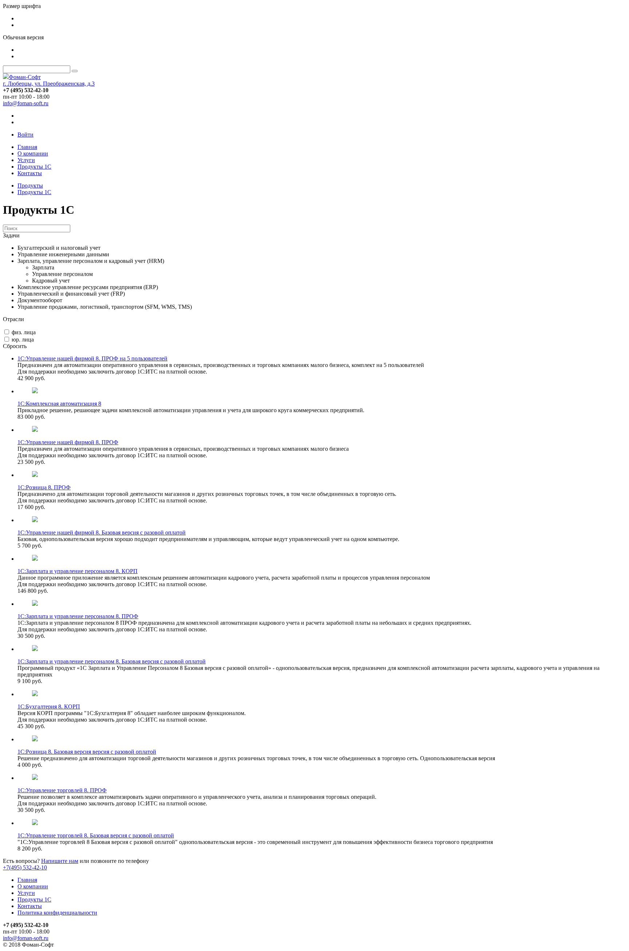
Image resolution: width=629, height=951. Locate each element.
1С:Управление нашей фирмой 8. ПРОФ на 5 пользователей (92, 358)
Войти (25, 134)
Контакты (29, 173)
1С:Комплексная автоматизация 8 (59, 403)
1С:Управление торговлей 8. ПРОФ (62, 790)
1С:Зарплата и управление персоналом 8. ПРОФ (77, 616)
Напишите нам (59, 861)
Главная (27, 147)
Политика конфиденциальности (57, 912)
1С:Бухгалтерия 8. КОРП (48, 706)
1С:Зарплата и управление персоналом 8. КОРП (77, 571)
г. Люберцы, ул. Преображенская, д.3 (49, 83)
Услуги (26, 160)
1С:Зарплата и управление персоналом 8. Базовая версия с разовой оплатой (111, 661)
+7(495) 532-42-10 (25, 867)
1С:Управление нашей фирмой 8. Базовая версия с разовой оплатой (101, 532)
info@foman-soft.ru (25, 103)
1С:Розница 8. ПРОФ (44, 487)
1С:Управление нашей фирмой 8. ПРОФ (67, 442)
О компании (32, 153)
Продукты (30, 185)
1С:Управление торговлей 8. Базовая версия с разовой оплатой (95, 835)
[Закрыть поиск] (75, 71)
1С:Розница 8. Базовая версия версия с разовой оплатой (86, 752)
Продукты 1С (34, 166)
